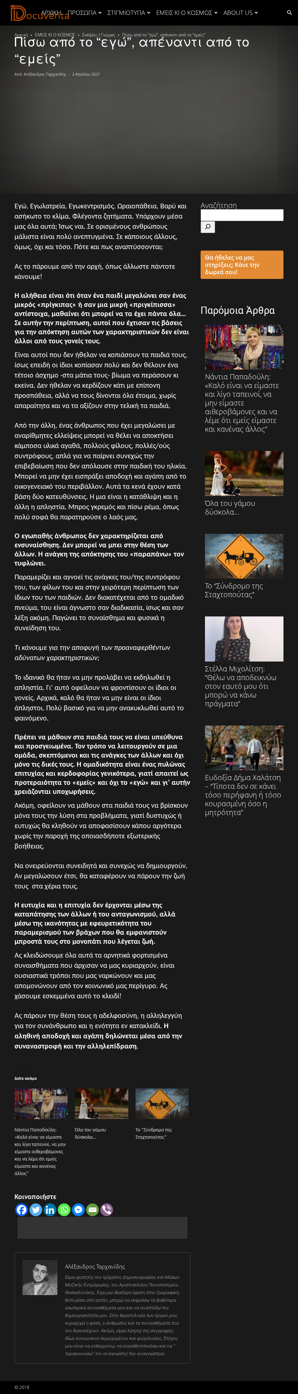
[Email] (92, 1209)
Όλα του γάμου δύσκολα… (230, 507)
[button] (289, 12)
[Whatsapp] (64, 1209)
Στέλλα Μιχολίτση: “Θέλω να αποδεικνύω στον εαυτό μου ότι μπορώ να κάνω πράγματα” (241, 686)
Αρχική (51, 12)
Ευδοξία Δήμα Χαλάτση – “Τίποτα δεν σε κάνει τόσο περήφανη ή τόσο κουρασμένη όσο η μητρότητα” (243, 794)
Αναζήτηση (219, 205)
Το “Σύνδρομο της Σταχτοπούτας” (234, 590)
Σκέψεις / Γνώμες (98, 35)
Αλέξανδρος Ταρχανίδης (45, 74)
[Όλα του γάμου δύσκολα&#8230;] (101, 1104)
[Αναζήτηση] (208, 227)
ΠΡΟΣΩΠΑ (82, 12)
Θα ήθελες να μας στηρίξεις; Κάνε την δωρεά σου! (232, 264)
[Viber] (106, 1209)
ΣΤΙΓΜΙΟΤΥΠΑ (126, 12)
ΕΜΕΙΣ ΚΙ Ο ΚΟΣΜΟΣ (184, 12)
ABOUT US (238, 12)
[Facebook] (21, 1209)
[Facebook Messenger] (78, 1209)
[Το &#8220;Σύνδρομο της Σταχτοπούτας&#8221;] (162, 1104)
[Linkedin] (50, 1209)
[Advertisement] (149, 132)
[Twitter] (35, 1209)
